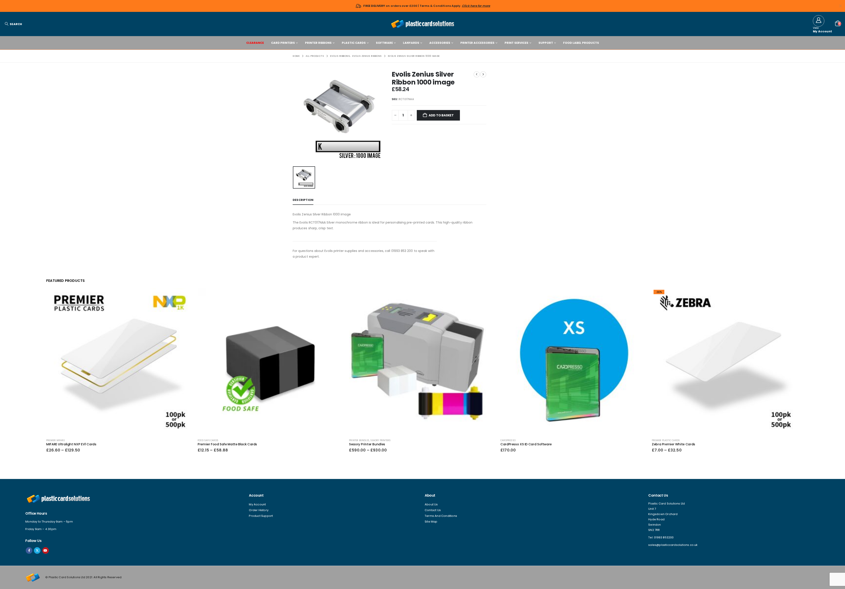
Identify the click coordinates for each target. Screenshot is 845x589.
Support (545, 43)
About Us (431, 504)
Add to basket (441, 115)
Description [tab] (303, 200)
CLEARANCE (255, 43)
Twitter (37, 550)
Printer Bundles (359, 440)
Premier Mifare (55, 440)
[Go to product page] (119, 361)
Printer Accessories (477, 43)
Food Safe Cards (208, 440)
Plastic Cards (354, 43)
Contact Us (433, 510)
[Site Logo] (422, 24)
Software (384, 43)
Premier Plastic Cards (666, 440)
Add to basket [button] (640, 295)
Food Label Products (581, 43)
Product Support (261, 516)
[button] (13, 24)
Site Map (431, 521)
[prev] (477, 74)
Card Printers (283, 43)
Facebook (29, 550)
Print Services (516, 43)
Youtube (45, 550)
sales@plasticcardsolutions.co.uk (673, 545)
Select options (186, 295)
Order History (258, 510)
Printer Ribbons (318, 43)
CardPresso (508, 440)
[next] (483, 74)
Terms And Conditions (441, 516)
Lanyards (411, 43)
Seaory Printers (380, 440)
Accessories (439, 43)
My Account (257, 504)
